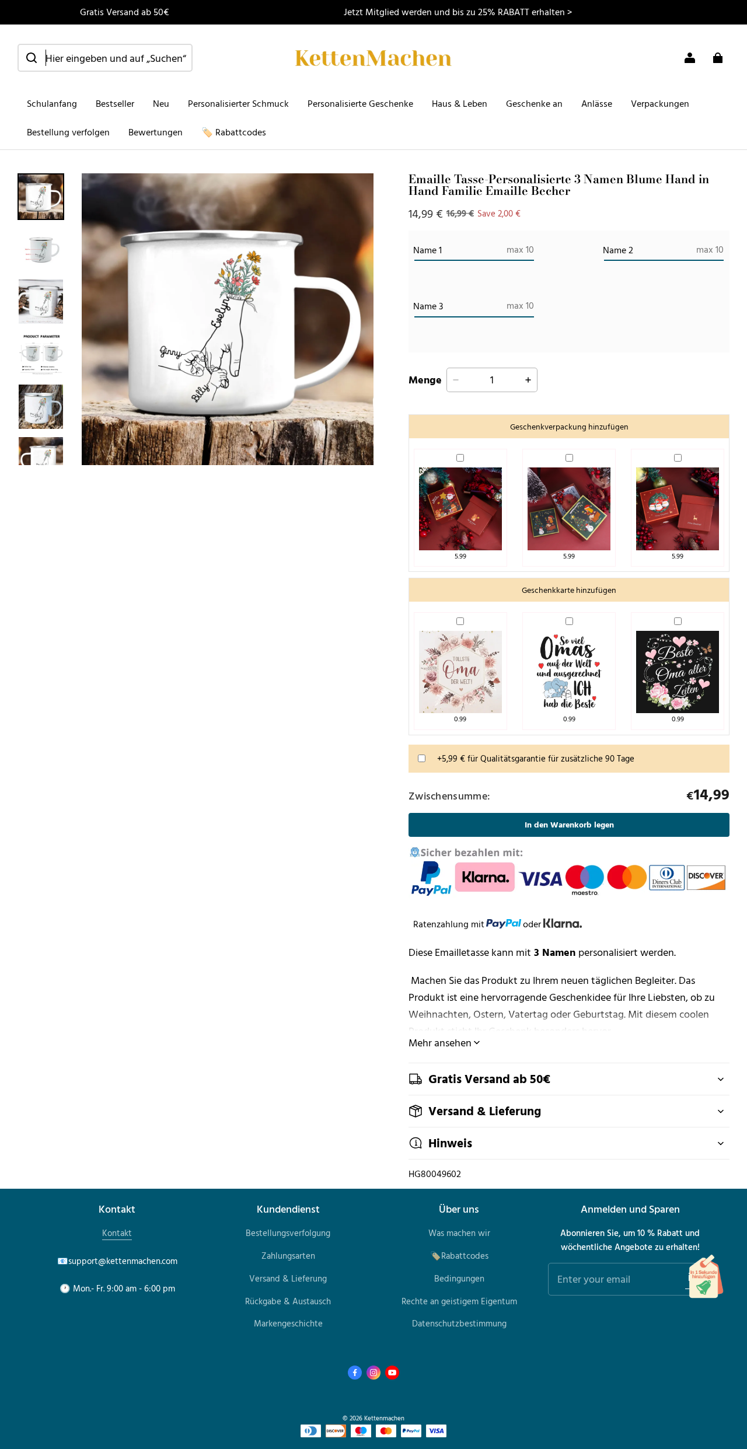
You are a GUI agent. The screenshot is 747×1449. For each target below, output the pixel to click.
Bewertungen (155, 132)
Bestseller (115, 103)
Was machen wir (459, 1232)
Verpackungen (660, 103)
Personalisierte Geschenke (360, 103)
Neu (161, 103)
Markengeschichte (288, 1323)
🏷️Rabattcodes (459, 1255)
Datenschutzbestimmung (459, 1323)
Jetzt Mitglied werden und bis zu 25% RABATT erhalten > (458, 12)
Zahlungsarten (288, 1255)
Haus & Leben (459, 103)
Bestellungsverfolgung (288, 1232)
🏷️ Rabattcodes (233, 132)
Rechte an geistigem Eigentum (459, 1301)
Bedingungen (459, 1278)
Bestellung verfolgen (68, 132)
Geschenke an (534, 103)
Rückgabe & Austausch (288, 1301)
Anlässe (596, 103)
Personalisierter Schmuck (238, 103)
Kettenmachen (384, 1418)
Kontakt (117, 1232)
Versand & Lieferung (288, 1278)
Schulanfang (52, 103)
